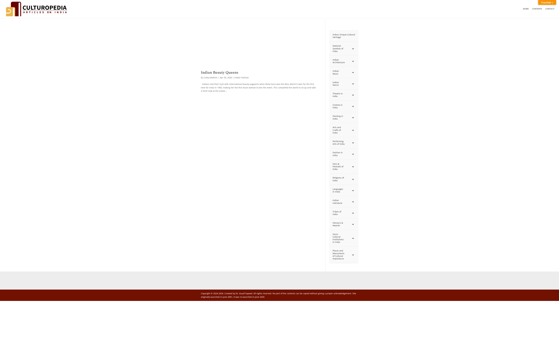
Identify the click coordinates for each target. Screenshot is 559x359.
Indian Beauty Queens (219, 72)
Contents (537, 9)
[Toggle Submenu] (353, 48)
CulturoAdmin (210, 77)
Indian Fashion (241, 77)
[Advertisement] (259, 49)
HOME (526, 9)
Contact (549, 9)
